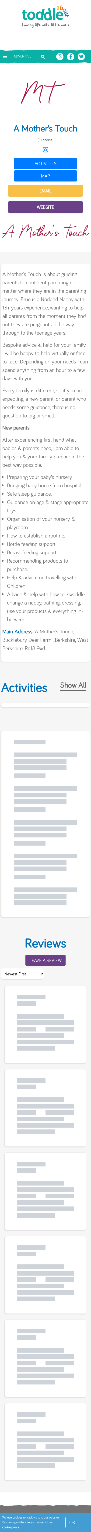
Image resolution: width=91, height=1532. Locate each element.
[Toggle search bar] (43, 56)
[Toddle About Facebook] (71, 56)
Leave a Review (45, 960)
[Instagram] (45, 150)
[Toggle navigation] (5, 56)
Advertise (22, 56)
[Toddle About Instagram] (60, 56)
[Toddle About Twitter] (81, 56)
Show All (73, 684)
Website (45, 207)
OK (72, 1522)
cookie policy (10, 1527)
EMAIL (45, 191)
